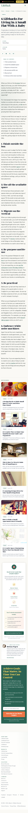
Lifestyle (7, 11)
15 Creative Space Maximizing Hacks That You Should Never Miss (13, 550)
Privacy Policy (13, 806)
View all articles (10, 657)
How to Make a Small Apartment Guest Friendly (12, 520)
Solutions (4, 762)
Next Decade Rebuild (5, 771)
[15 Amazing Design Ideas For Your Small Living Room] (14, 479)
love (2, 260)
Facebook (3, 794)
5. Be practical (8, 73)
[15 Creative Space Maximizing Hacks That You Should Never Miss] (14, 536)
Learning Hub (4, 757)
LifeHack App (4, 751)
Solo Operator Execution (6, 773)
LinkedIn (3, 797)
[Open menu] (25, 5)
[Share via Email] (13, 53)
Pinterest (15, 794)
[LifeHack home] (6, 5)
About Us (3, 778)
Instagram (9, 794)
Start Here (4, 736)
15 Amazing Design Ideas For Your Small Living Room (13, 492)
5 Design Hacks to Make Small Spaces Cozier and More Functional (13, 403)
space (18, 167)
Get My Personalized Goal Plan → (14, 633)
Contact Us (3, 780)
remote (12, 239)
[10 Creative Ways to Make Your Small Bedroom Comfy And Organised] (14, 420)
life (21, 104)
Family (12, 11)
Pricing (2, 759)
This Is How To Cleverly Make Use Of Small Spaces (13, 463)
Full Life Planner (4, 755)
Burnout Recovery (5, 763)
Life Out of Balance (5, 769)
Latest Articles (4, 782)
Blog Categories (4, 784)
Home (2, 11)
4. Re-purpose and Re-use (11, 70)
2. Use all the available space (11, 64)
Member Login (4, 788)
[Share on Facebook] (2, 53)
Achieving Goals (4, 746)
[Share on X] (9, 53)
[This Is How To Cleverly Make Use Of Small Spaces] (14, 450)
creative (12, 363)
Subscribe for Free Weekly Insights (14, 714)
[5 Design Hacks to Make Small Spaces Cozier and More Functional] (14, 389)
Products (4, 749)
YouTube (22, 794)
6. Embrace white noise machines (13, 75)
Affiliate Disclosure (21, 806)
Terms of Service (5, 806)
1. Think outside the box (10, 62)
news (18, 83)
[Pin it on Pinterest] (6, 53)
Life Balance (4, 744)
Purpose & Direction (5, 767)
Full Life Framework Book (6, 753)
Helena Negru (5, 43)
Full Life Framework (5, 742)
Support (3, 790)
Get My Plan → (20, 1)
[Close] (26, 2)
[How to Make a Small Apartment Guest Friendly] (14, 507)
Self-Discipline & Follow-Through (8, 765)
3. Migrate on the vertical (10, 67)
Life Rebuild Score (5, 740)
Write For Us (4, 786)
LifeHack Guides (4, 738)
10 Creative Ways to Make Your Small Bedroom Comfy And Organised (13, 433)
